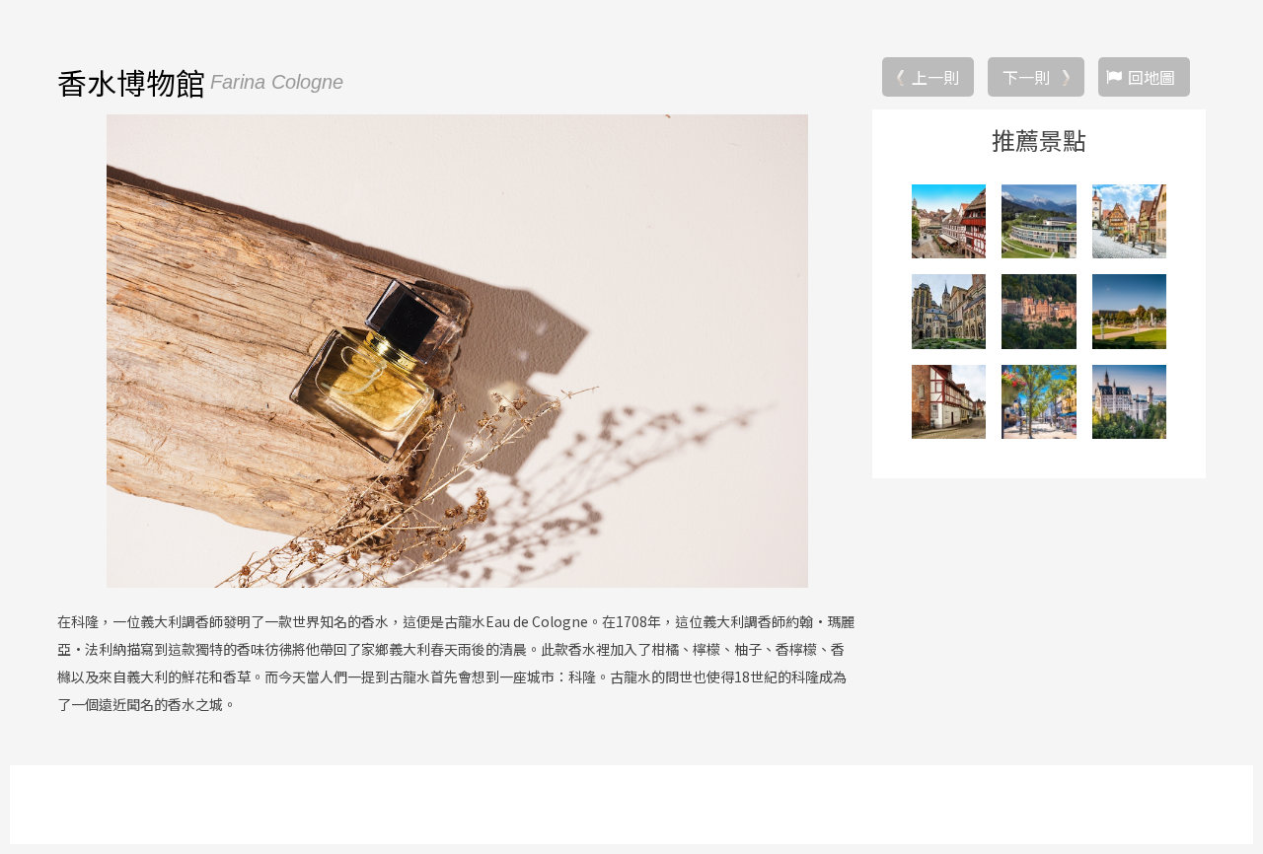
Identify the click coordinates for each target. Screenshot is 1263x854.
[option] (456, 351)
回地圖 (1151, 77)
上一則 (935, 77)
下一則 (1026, 77)
